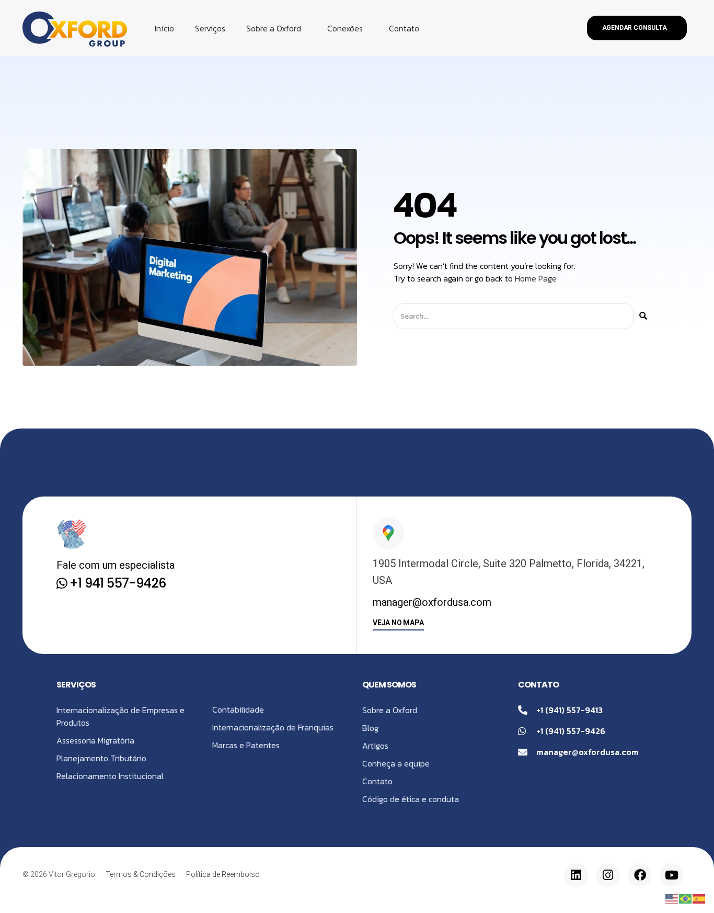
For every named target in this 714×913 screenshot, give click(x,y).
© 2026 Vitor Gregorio (58, 874)
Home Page (536, 278)
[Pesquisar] (643, 316)
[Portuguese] (686, 898)
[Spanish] (699, 898)
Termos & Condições (141, 874)
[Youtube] (672, 875)
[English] (672, 898)
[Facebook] (640, 875)
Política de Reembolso (223, 874)
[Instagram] (608, 875)
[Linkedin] (576, 875)
